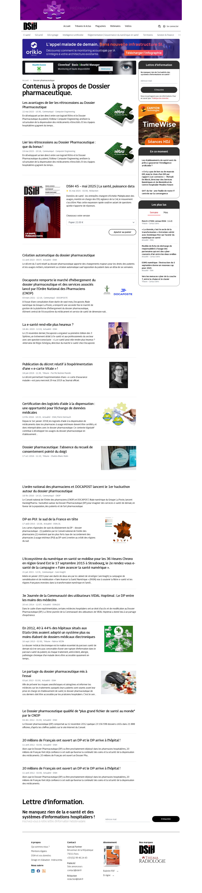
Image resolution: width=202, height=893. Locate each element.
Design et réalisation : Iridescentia (46, 860)
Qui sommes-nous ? (40, 846)
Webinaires (115, 26)
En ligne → (108, 875)
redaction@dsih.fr (75, 879)
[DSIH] (155, 849)
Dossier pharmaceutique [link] (44, 80)
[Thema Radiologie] (155, 859)
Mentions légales (39, 851)
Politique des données (160, 98)
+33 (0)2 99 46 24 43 (77, 857)
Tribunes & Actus (83, 26)
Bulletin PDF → (111, 871)
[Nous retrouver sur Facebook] (38, 871)
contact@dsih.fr (74, 870)
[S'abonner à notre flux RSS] (43, 871)
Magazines (101, 26)
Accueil (66, 26)
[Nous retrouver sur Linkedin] (32, 871)
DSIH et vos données (41, 855)
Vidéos (128, 26)
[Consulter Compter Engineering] (101, 10)
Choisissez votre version (78, 215)
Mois (166, 212)
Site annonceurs (74, 866)
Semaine (154, 212)
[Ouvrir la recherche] (160, 26)
